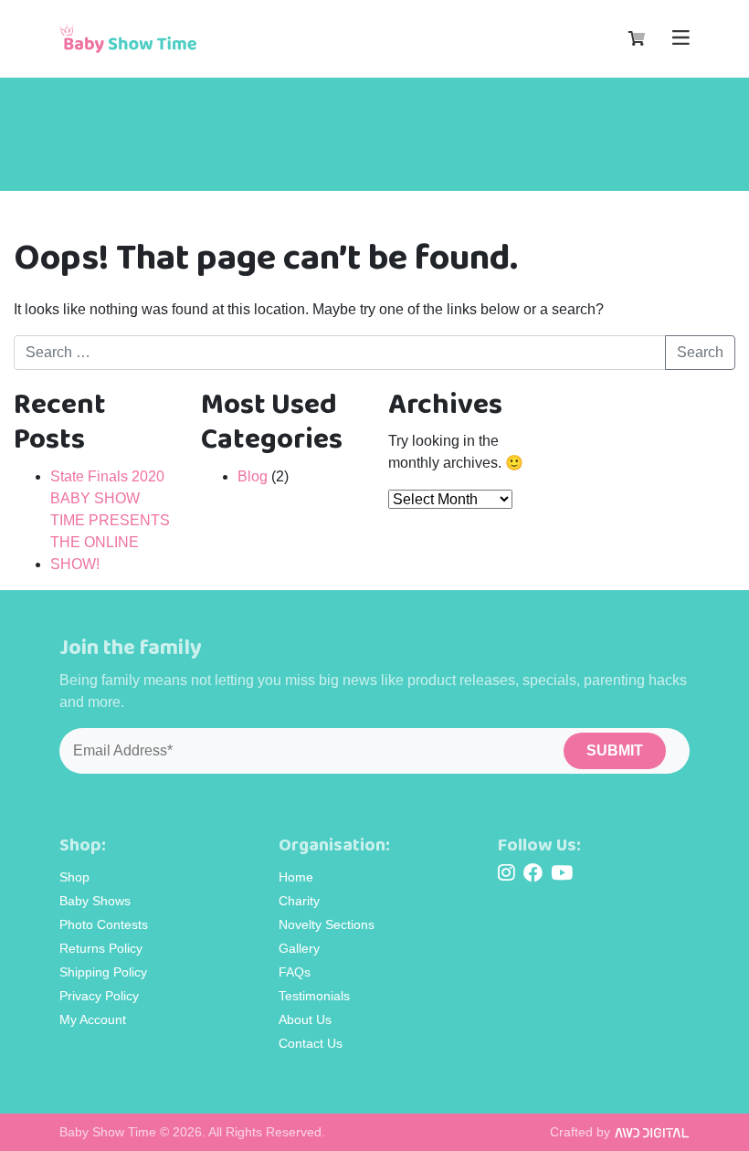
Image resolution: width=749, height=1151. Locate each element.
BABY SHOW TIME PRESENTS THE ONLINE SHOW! (110, 531)
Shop (74, 877)
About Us (305, 1019)
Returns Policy (100, 948)
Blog (252, 476)
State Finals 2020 (107, 476)
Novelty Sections (326, 924)
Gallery (299, 948)
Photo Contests (103, 924)
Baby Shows (95, 900)
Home (296, 877)
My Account (92, 1019)
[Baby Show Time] (127, 38)
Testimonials (314, 995)
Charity (299, 900)
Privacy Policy (99, 995)
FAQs (295, 972)
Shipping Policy (103, 972)
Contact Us (311, 1043)
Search (700, 352)
